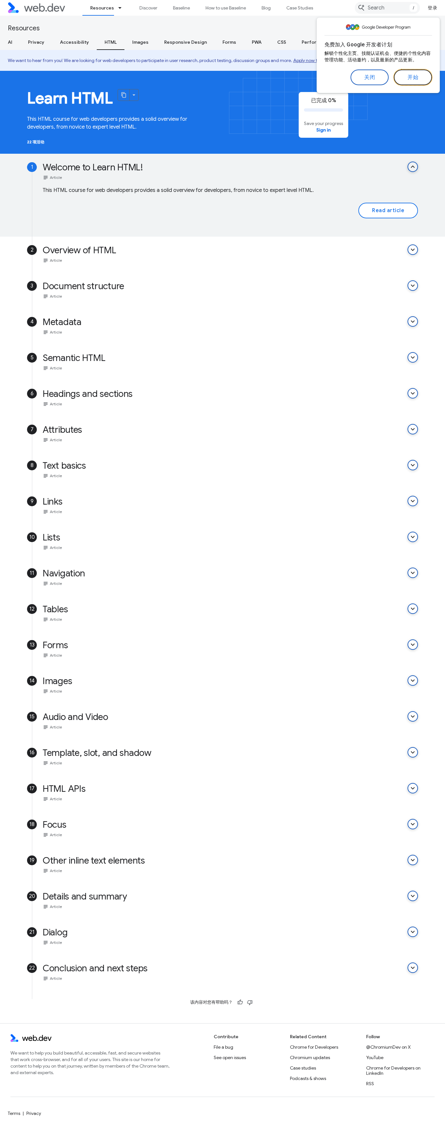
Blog (266, 8)
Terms (14, 1113)
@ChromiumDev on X (388, 1047)
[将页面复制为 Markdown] (124, 95)
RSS (370, 1084)
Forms (229, 42)
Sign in (323, 130)
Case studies (303, 1068)
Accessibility (74, 42)
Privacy (36, 42)
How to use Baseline (226, 8)
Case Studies (299, 8)
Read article (388, 210)
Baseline (181, 8)
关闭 (369, 77)
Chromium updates (310, 1057)
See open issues (230, 1057)
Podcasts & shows (308, 1078)
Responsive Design (185, 42)
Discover (148, 8)
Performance (316, 42)
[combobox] (387, 8)
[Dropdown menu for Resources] (123, 8)
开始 (413, 77)
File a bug (223, 1047)
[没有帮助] (250, 1002)
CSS (281, 42)
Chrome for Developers (314, 1047)
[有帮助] (240, 1002)
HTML (111, 42)
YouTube (374, 1057)
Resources (102, 8)
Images (140, 42)
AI (10, 42)
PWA (257, 42)
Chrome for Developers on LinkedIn (393, 1070)
